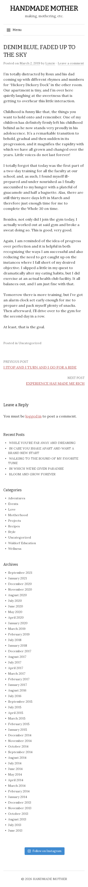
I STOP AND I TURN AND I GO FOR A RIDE (39, 367)
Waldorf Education (22, 543)
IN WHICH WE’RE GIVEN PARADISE (36, 469)
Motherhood (18, 515)
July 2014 (14, 763)
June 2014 (15, 769)
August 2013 (17, 819)
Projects (14, 521)
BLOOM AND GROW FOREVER (32, 474)
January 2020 (18, 623)
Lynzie (50, 63)
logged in (33, 416)
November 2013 (19, 808)
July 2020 (15, 601)
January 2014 (17, 797)
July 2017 (14, 662)
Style (12, 532)
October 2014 (18, 746)
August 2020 (17, 595)
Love (12, 509)
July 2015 (14, 707)
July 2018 (14, 640)
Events (13, 504)
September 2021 (20, 573)
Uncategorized (19, 537)
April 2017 (15, 668)
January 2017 (17, 685)
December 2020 (20, 584)
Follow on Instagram (46, 851)
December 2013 (19, 802)
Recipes (14, 526)
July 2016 (14, 696)
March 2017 (16, 674)
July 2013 (14, 825)
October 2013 (18, 814)
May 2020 (15, 612)
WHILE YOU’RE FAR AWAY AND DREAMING (42, 443)
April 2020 (16, 617)
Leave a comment (71, 63)
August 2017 (17, 657)
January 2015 (17, 730)
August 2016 (17, 690)
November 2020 (20, 589)
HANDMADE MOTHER (44, 8)
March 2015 (16, 718)
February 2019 (19, 634)
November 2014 (20, 741)
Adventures (16, 498)
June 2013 (15, 830)
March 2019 (16, 629)
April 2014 (15, 780)
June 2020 (15, 606)
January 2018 (17, 646)
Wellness (14, 549)
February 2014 (19, 791)
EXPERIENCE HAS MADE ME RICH (55, 383)
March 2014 (16, 786)
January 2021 (17, 578)
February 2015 (19, 724)
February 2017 (18, 679)
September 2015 (20, 702)
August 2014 (17, 758)
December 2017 (19, 651)
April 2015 (15, 713)
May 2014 (15, 774)
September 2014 (20, 752)
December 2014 (19, 735)
